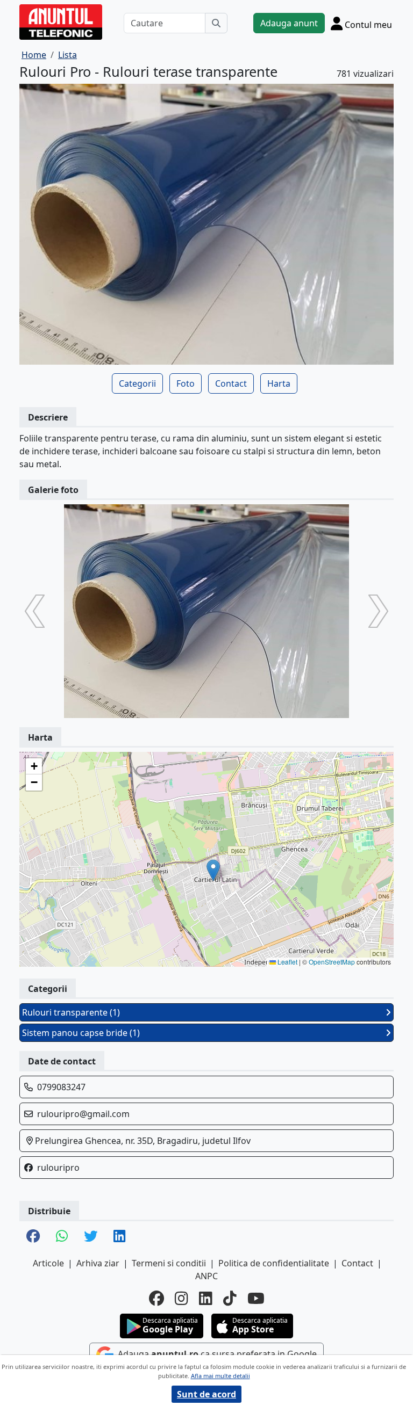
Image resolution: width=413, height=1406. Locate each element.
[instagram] (181, 1298)
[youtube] (256, 1298)
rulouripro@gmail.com (83, 1114)
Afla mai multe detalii (220, 1376)
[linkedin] (205, 1298)
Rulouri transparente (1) (71, 1012)
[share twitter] (90, 1237)
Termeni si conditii (169, 1263)
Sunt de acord (206, 1394)
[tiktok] (230, 1298)
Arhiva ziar (97, 1263)
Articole (48, 1263)
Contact (231, 383)
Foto (185, 383)
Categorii (137, 383)
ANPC (206, 1276)
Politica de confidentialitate (273, 1263)
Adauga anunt (289, 23)
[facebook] (156, 1298)
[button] (213, 870)
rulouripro (58, 1167)
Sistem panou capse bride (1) (81, 1033)
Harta (278, 383)
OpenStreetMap (332, 961)
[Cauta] (216, 23)
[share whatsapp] (62, 1237)
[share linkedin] (119, 1237)
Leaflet (286, 961)
